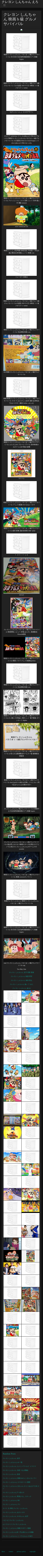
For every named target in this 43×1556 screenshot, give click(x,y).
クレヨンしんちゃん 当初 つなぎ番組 (15, 1470)
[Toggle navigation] (4, 5)
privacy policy (21, 1551)
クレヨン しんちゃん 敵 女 (21, 988)
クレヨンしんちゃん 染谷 (11, 1474)
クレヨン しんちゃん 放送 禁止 (21, 980)
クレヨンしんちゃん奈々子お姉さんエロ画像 (18, 1532)
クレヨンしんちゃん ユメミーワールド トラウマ (19, 1466)
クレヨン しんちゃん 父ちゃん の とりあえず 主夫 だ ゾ (21, 1487)
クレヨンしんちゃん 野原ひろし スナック (17, 1496)
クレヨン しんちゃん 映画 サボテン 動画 (17, 1528)
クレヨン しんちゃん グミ (12, 1504)
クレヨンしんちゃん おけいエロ (14, 1512)
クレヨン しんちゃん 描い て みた (21, 984)
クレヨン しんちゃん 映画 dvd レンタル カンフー (19, 1478)
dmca (3, 1551)
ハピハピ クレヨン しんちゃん (13, 1520)
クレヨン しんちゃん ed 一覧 (12, 1462)
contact (11, 1551)
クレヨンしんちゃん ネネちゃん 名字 (15, 1516)
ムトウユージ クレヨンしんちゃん (14, 1524)
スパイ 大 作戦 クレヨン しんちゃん (15, 1508)
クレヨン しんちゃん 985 (11, 1500)
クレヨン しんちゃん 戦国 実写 (21, 976)
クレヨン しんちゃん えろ (20, 2)
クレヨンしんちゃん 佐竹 (11, 1458)
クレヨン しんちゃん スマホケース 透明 (16, 1482)
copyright (33, 1551)
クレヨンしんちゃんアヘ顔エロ (13, 1492)
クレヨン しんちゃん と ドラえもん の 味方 (18, 1536)
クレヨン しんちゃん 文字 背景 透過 (21, 972)
